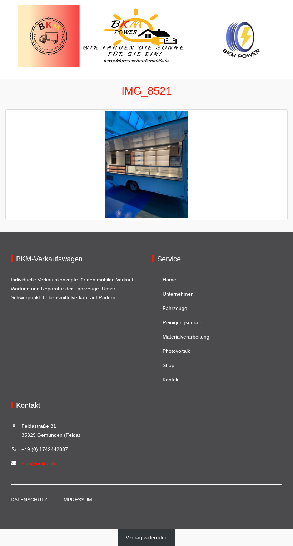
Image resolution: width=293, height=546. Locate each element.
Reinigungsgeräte (183, 322)
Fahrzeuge (175, 308)
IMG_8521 (146, 91)
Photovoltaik (176, 351)
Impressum (77, 499)
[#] (146, 35)
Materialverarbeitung (186, 337)
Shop (168, 365)
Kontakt (171, 379)
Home (169, 279)
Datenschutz (29, 499)
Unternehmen (178, 294)
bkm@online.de (39, 463)
